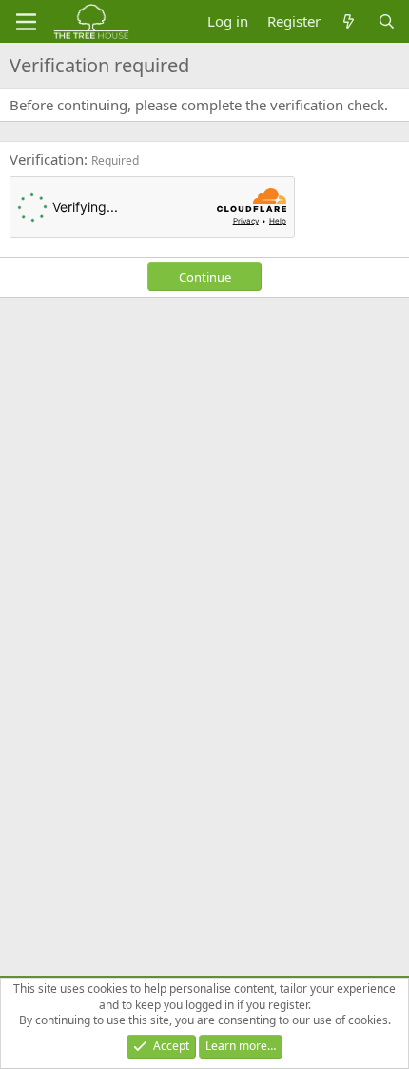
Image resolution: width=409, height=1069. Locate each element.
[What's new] (348, 21)
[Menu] (26, 22)
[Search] (386, 21)
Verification (47, 158)
